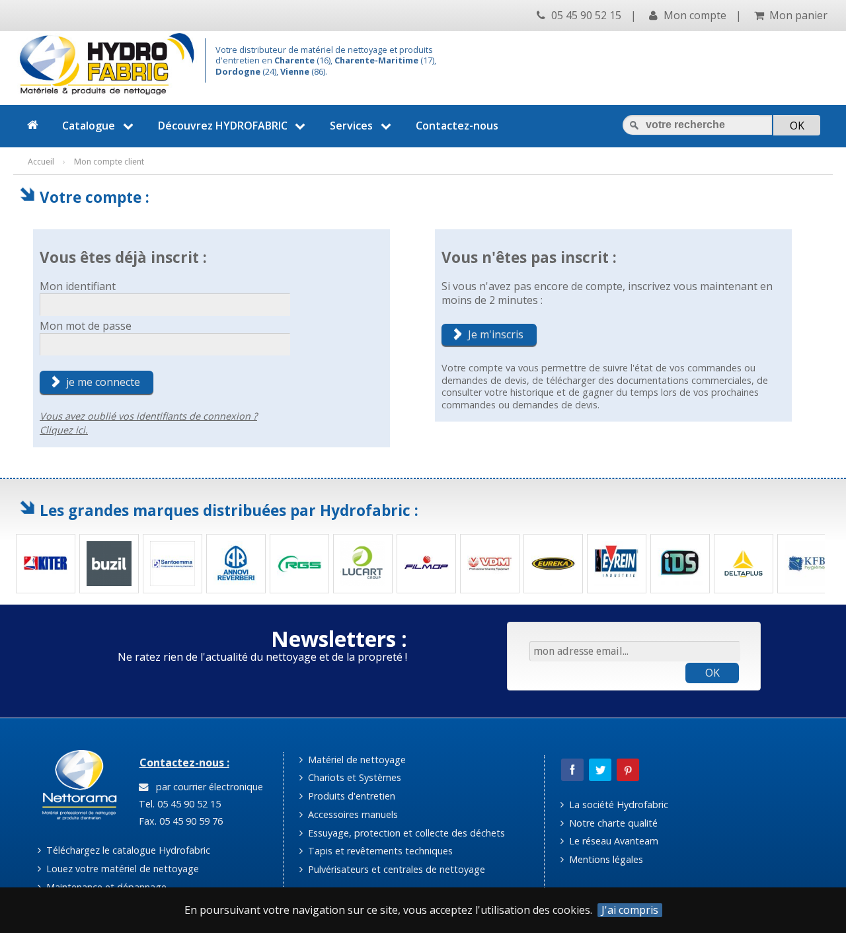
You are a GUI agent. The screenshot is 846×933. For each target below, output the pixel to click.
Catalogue (88, 125)
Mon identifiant (78, 286)
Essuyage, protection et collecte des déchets (405, 833)
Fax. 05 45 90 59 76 (179, 821)
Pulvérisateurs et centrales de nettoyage (395, 869)
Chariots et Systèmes (353, 777)
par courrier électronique (207, 786)
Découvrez (223, 125)
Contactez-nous (457, 125)
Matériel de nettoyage (355, 759)
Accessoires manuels (351, 814)
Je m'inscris (495, 334)
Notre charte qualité (612, 823)
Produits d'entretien (350, 796)
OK (712, 672)
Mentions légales (604, 859)
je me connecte (103, 382)
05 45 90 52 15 (585, 15)
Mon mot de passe (86, 325)
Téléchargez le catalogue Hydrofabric (127, 850)
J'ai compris (629, 910)
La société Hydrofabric (617, 804)
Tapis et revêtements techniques (379, 850)
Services (351, 125)
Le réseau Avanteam (612, 841)
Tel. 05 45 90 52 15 (178, 804)
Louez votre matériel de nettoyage (121, 868)
